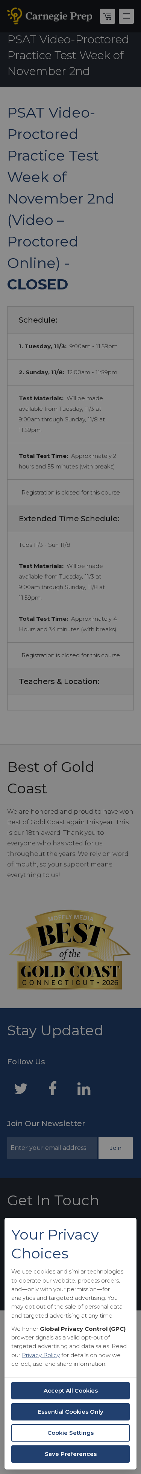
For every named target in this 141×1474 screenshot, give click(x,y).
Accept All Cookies (71, 1390)
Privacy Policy (41, 1355)
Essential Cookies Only (70, 1411)
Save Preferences (71, 1453)
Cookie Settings (70, 1432)
